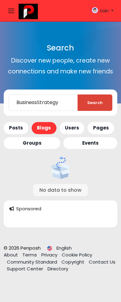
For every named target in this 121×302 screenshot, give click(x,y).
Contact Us (102, 262)
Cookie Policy (77, 255)
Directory (57, 268)
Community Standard (32, 262)
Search (95, 103)
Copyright (73, 262)
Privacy (50, 255)
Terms (30, 255)
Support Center (25, 268)
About (11, 255)
